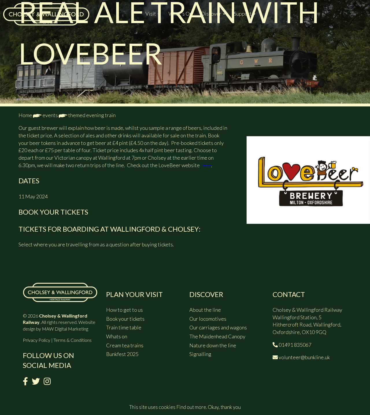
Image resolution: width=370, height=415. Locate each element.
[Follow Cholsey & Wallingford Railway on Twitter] (36, 382)
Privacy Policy (36, 340)
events (50, 115)
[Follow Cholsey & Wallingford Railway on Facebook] (25, 382)
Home (25, 115)
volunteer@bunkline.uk (304, 357)
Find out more (191, 407)
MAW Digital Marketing (65, 328)
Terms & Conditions (72, 340)
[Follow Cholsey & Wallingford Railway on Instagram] (47, 382)
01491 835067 (295, 345)
